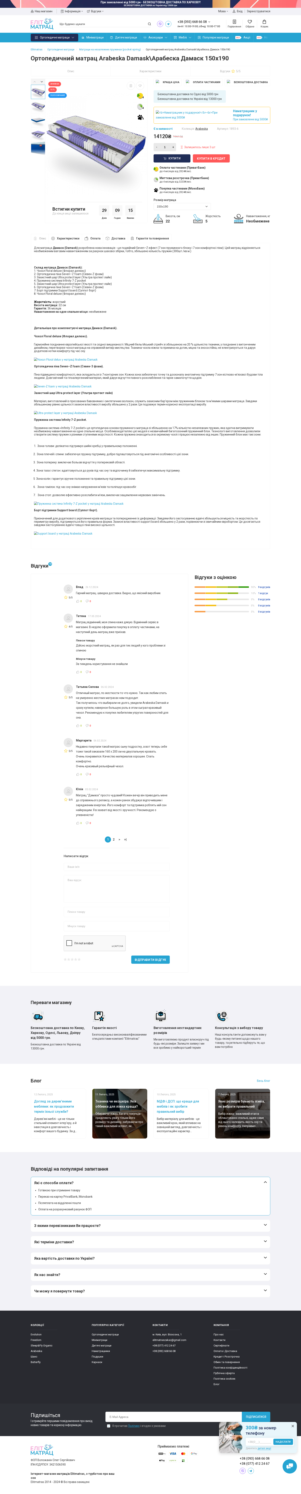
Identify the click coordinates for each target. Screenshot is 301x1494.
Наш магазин (43, 11)
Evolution (36, 1334)
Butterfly (36, 1362)
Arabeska (36, 1351)
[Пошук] (149, 24)
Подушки (97, 1356)
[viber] (160, 24)
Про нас (219, 1334)
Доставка (118, 238)
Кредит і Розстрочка (227, 1356)
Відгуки (96, 11)
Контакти (219, 1340)
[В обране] (140, 86)
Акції (246, 37)
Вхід (240, 11)
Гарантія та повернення (152, 238)
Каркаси (97, 1362)
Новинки (270, 37)
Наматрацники (101, 1351)
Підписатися (256, 1416)
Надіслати (283, 1441)
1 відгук (263, 593)
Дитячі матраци (126, 37)
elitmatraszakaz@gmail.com (169, 1340)
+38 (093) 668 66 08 (164, 1351)
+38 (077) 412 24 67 (164, 1345)
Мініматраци (95, 37)
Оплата (95, 238)
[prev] (34, 82)
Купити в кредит (211, 158)
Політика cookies (224, 1378)
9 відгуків (264, 587)
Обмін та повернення (227, 1362)
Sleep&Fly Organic (41, 1345)
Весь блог (263, 1080)
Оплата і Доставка (225, 1351)
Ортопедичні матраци (55, 37)
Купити (175, 158)
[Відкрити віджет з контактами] (290, 1466)
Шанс (34, 1356)
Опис (70, 71)
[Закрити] (293, 1426)
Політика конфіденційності (230, 1367)
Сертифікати (221, 1345)
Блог (217, 1384)
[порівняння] (131, 86)
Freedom (36, 1340)
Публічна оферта (224, 1373)
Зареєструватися (258, 11)
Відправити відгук (150, 959)
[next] (41, 82)
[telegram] (168, 24)
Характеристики (150, 71)
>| (125, 839)
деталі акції (264, 1448)
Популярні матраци (216, 37)
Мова (222, 11)
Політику (134, 1425)
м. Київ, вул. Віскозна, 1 (167, 1334)
